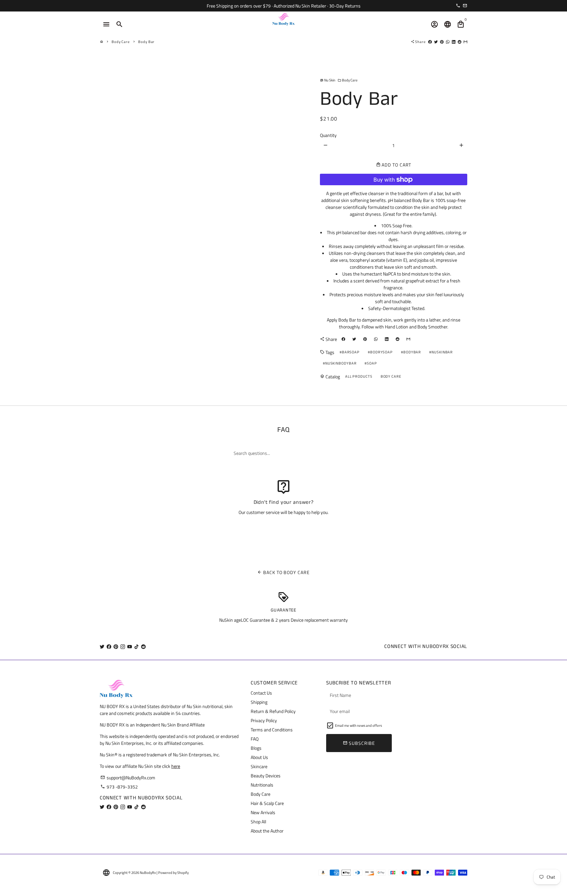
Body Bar (146, 41)
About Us (259, 757)
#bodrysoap (380, 352)
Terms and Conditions (272, 729)
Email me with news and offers (358, 725)
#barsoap (350, 352)
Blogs (256, 748)
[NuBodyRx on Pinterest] (116, 646)
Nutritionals (262, 784)
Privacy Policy (264, 720)
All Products (358, 376)
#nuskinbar (441, 352)
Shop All (258, 821)
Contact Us (261, 692)
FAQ (255, 738)
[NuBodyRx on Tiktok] (136, 646)
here (175, 766)
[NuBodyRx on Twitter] (102, 646)
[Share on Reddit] (459, 41)
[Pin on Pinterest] (442, 41)
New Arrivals (263, 812)
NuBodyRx (148, 872)
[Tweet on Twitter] (436, 41)
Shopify (183, 872)
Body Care (121, 41)
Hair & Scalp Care (267, 803)
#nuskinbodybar (340, 363)
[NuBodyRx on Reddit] (143, 646)
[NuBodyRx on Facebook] (109, 646)
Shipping (259, 702)
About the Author (267, 830)
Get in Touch (283, 529)
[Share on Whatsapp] (448, 41)
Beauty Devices (266, 775)
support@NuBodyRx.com (127, 777)
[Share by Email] (465, 41)
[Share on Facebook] (430, 41)
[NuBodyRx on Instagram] (122, 646)
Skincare (259, 766)
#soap (371, 363)
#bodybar (411, 352)
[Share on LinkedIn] (453, 41)
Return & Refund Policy (273, 711)
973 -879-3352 (119, 786)
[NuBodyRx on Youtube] (129, 646)
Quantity (328, 135)
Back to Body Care (283, 572)
